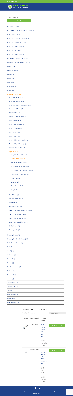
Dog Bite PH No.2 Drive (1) (19, 155)
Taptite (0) (10, 279)
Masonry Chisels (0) (13, 235)
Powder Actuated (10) (16, 199)
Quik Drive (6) (11, 255)
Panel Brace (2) (14, 195)
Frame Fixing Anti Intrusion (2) (18, 140)
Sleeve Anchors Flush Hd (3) (18, 218)
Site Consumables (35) (14, 267)
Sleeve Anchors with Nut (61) (18, 222)
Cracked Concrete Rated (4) (17, 117)
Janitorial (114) (11, 90)
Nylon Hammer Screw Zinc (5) (20, 166)
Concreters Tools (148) (14, 50)
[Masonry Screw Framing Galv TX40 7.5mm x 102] (26, 354)
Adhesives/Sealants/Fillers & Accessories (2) (21, 30)
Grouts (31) (10, 82)
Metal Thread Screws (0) (15, 243)
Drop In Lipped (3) (15, 120)
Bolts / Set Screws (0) (13, 34)
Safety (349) (11, 259)
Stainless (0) (11, 271)
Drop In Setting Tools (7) (16, 128)
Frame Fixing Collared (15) (17, 144)
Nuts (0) (9, 247)
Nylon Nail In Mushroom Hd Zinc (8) (22, 170)
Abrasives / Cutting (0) (14, 26)
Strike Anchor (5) (14, 226)
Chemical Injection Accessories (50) (20, 105)
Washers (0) (11, 299)
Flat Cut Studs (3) (14, 132)
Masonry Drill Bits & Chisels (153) (17, 239)
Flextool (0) (10, 74)
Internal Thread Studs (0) (17, 148)
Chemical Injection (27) (16, 101)
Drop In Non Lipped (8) (16, 124)
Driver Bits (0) (11, 66)
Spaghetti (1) (15, 190)
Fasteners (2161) (12, 70)
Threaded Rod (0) (12, 287)
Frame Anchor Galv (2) (18, 159)
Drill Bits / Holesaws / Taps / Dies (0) (18, 62)
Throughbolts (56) (14, 230)
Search (19, 21)
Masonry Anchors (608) (14, 94)
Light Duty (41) (13, 152)
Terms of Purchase (48, 391)
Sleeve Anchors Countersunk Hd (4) (20, 210)
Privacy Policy (36, 393)
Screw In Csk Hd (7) (17, 182)
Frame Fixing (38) (14, 136)
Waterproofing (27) (13, 303)
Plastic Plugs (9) (16, 178)
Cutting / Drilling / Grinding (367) (17, 58)
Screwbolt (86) (13, 203)
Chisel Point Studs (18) (16, 109)
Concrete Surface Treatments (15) (18, 38)
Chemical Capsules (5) (16, 97)
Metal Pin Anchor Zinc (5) (19, 162)
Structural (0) (11, 275)
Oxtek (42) (10, 251)
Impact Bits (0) (11, 86)
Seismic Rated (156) (15, 206)
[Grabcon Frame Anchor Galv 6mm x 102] (26, 329)
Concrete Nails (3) (14, 113)
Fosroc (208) (11, 78)
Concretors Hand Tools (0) (15, 54)
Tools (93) (10, 291)
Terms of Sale (59, 391)
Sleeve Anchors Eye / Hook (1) (18, 214)
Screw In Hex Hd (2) (17, 186)
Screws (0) (10, 263)
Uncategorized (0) (12, 295)
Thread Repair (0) (12, 283)
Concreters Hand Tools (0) (15, 46)
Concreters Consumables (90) (16, 42)
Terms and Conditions (36, 391)
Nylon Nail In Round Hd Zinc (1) (21, 174)
